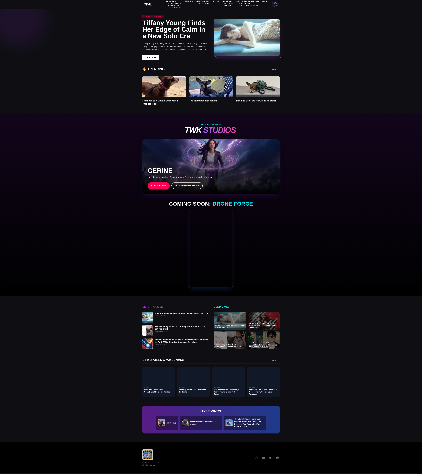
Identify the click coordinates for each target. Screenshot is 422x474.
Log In (265, 1)
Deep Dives (173, 5)
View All (276, 70)
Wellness (229, 3)
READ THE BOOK (158, 185)
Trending (188, 1)
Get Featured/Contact (247, 1)
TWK (148, 4)
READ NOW (151, 57)
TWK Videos (203, 3)
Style (216, 1)
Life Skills (227, 1)
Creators (171, 1)
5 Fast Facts (174, 3)
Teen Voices (174, 8)
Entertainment (203, 1)
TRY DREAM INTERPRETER (187, 185)
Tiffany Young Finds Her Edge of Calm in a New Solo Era (174, 29)
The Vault (229, 5)
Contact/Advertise (248, 5)
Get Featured (245, 3)
